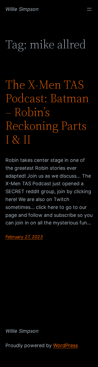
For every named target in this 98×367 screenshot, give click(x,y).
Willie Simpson (22, 9)
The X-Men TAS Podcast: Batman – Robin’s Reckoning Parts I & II (47, 112)
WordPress (65, 345)
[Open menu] (89, 9)
